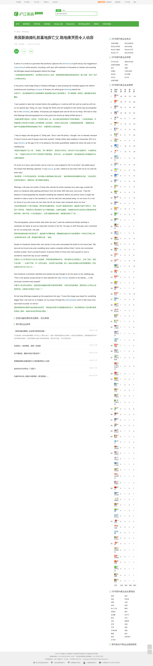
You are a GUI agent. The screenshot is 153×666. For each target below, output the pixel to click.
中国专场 (36, 24)
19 (130, 107)
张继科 (113, 71)
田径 (126, 596)
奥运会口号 (114, 53)
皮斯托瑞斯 (114, 80)
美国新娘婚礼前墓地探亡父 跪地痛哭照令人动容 (31, 361)
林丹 (112, 68)
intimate (65, 278)
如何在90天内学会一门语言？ (25, 369)
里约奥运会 (25, 32)
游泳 (112, 637)
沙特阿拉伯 (116, 568)
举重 (112, 602)
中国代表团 (128, 71)
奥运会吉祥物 (115, 46)
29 (125, 96)
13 (121, 118)
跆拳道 (113, 611)
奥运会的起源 (129, 53)
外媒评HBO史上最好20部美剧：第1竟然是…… (31, 376)
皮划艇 (113, 615)
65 (134, 107)
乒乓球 (113, 640)
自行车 (127, 615)
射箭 (112, 596)
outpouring (18, 67)
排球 (126, 605)
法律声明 (76, 653)
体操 (126, 624)
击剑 (112, 621)
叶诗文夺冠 (114, 62)
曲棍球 (127, 621)
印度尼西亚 (116, 476)
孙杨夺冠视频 (115, 65)
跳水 (112, 618)
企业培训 (54, 2)
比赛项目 (47, 24)
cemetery (26, 112)
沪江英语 (17, 32)
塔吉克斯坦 (116, 550)
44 (134, 124)
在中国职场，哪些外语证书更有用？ (27, 353)
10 (134, 198)
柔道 (126, 627)
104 (134, 96)
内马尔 (113, 77)
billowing (68, 89)
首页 (17, 24)
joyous (50, 169)
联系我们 (82, 653)
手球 (112, 627)
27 (125, 102)
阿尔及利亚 (116, 402)
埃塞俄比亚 (116, 226)
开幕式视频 (107, 24)
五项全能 (114, 630)
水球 (126, 602)
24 (121, 113)
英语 (31, 51)
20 (134, 165)
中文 (23, 51)
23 (130, 102)
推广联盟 (95, 653)
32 (130, 113)
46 (121, 96)
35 (134, 146)
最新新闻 (26, 24)
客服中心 (64, 653)
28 (134, 118)
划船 (126, 630)
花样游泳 (127, 637)
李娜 (126, 68)
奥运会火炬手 (129, 49)
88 (134, 102)
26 (125, 113)
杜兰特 (127, 77)
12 (129, 129)
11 (121, 124)
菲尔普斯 (127, 74)
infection (21, 143)
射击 (126, 633)
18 (134, 294)
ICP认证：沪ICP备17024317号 (72, 659)
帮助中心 (46, 2)
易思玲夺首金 (129, 62)
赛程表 (96, 24)
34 (134, 129)
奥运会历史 (70, 24)
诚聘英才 (70, 653)
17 (125, 107)
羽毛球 (127, 599)
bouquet (39, 89)
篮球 (112, 605)
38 (121, 102)
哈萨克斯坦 (116, 158)
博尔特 (113, 74)
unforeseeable (70, 300)
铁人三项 (114, 608)
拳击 (126, 611)
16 (125, 146)
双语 (16, 51)
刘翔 (126, 65)
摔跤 (112, 599)
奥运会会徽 (128, 46)
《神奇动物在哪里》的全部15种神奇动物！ (30, 331)
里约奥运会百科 (84, 24)
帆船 (112, 633)
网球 (126, 608)
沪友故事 (88, 653)
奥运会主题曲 (115, 49)
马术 (126, 618)
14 (130, 124)
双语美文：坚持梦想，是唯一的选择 (27, 346)
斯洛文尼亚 (116, 333)
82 (134, 113)
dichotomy (66, 64)
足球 (112, 624)
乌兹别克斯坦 (116, 357)
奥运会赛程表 (129, 43)
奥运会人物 (58, 24)
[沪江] (27, 14)
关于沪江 (57, 653)
